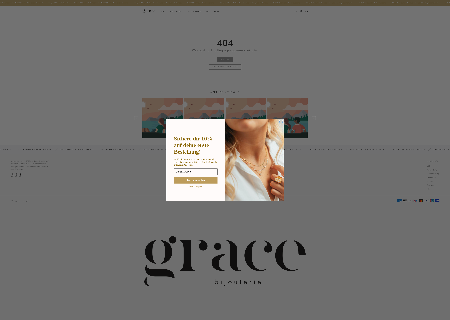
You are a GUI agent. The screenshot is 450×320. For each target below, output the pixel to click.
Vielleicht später (195, 186)
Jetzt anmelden (196, 180)
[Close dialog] (281, 121)
